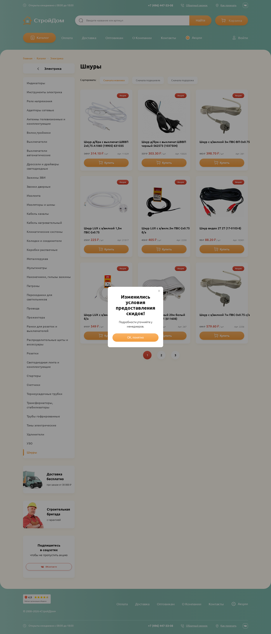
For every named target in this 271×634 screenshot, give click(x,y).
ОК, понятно (135, 337)
